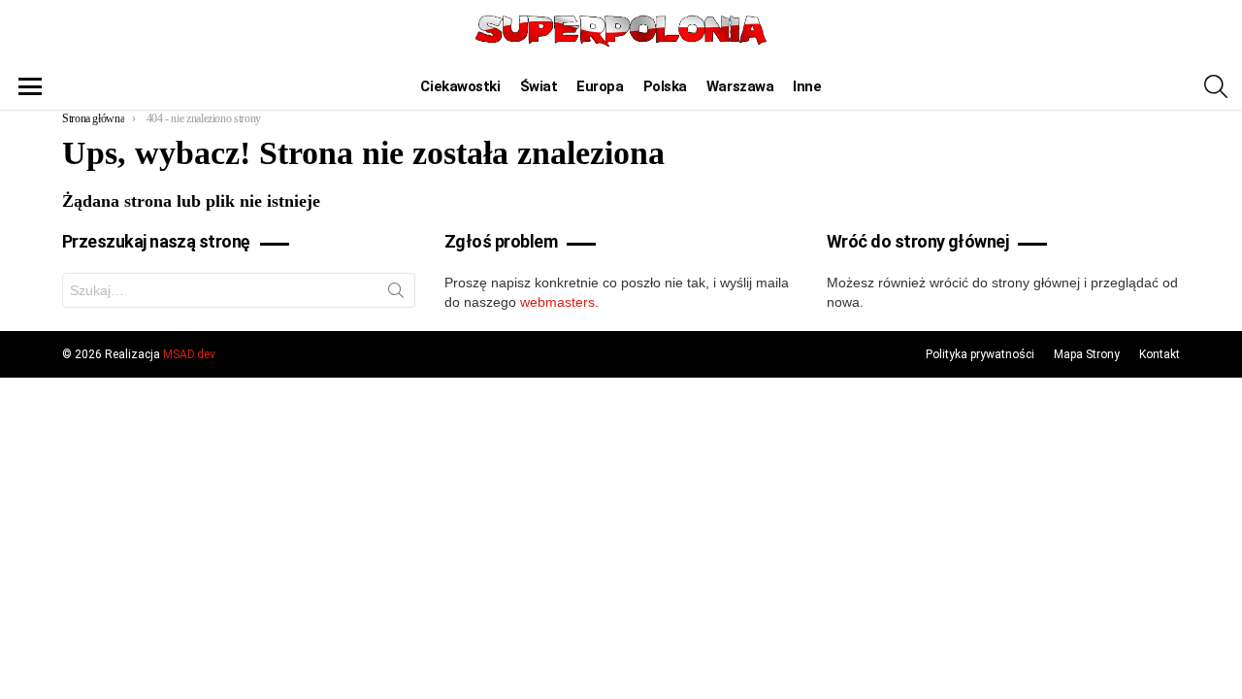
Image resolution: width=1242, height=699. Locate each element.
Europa (599, 86)
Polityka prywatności (980, 354)
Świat (539, 86)
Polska (665, 86)
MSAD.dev (189, 354)
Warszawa (739, 86)
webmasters (557, 302)
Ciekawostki (460, 86)
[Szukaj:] (238, 290)
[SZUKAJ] (1215, 86)
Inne (807, 86)
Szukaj (395, 294)
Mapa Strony (1087, 354)
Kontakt (1159, 354)
